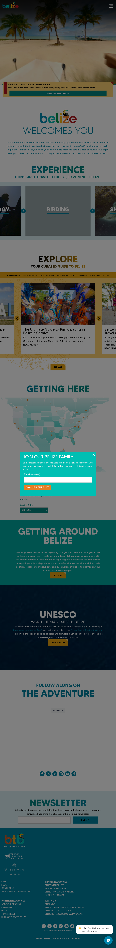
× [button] (93, 454)
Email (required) (33, 474)
